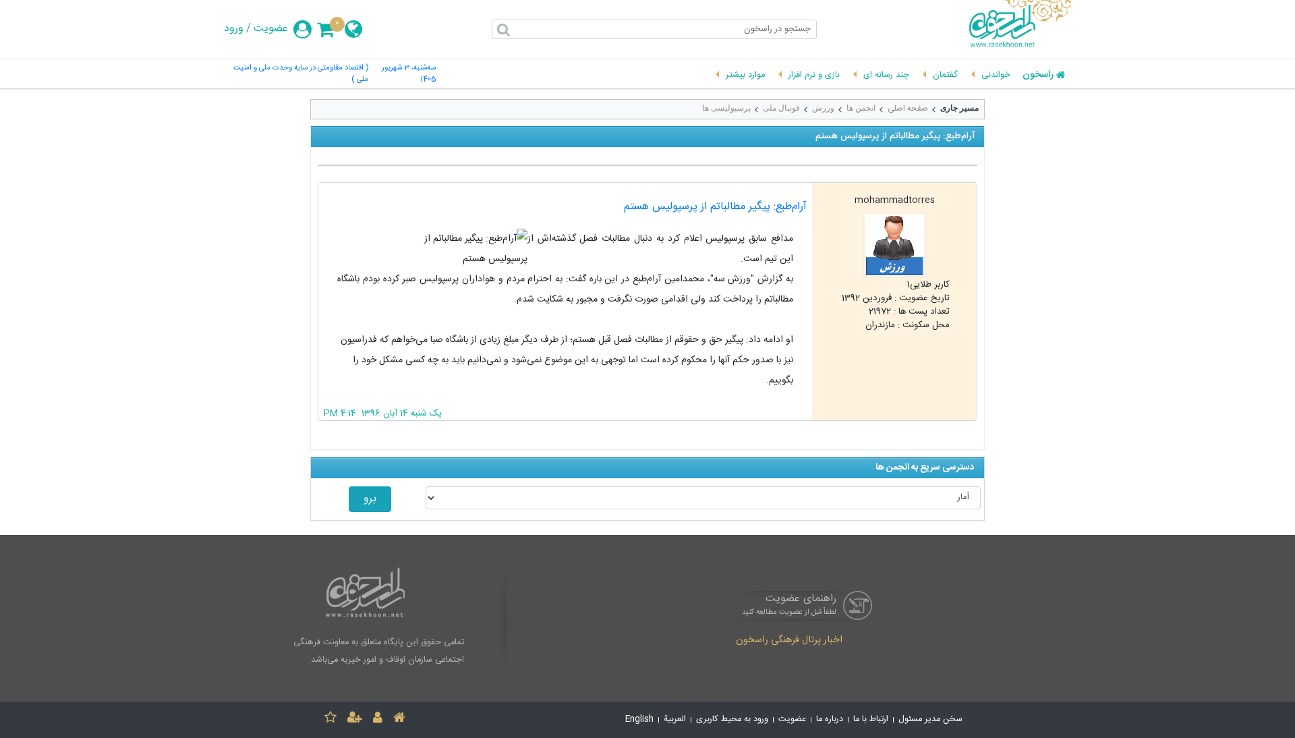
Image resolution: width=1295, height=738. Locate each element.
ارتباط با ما (870, 719)
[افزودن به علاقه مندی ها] (330, 719)
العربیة (675, 719)
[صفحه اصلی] (399, 719)
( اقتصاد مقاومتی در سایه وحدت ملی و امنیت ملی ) (300, 74)
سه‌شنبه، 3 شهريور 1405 (409, 74)
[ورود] (378, 719)
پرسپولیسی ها (726, 108)
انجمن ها (860, 108)
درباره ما (829, 719)
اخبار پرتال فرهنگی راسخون (789, 640)
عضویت (271, 29)
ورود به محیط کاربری (732, 719)
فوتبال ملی (781, 108)
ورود (233, 29)
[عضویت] (355, 719)
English (639, 719)
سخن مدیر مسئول (930, 719)
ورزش (823, 108)
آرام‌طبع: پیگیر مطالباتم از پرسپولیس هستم (715, 207)
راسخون (1038, 75)
